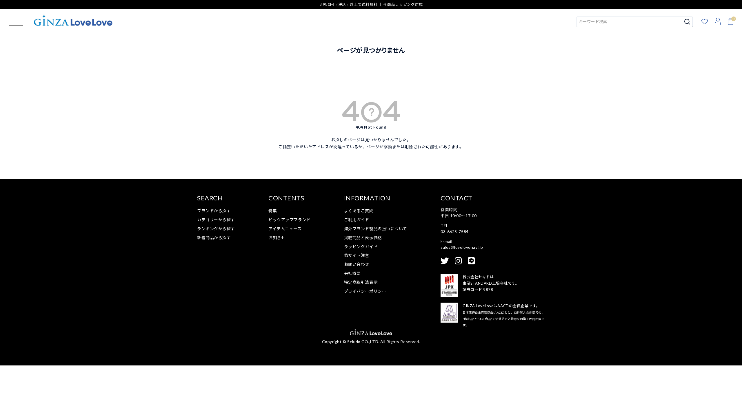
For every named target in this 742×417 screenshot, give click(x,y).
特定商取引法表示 (361, 282)
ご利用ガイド (356, 219)
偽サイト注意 (356, 255)
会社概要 (352, 273)
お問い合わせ (356, 264)
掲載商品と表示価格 (363, 237)
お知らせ (276, 237)
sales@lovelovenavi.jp (462, 247)
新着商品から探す (214, 237)
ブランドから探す (214, 210)
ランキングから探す (216, 228)
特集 (272, 210)
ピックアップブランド (289, 219)
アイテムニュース (284, 228)
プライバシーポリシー (365, 291)
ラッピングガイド (361, 246)
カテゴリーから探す (216, 219)
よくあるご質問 (359, 210)
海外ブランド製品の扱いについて (375, 228)
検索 (687, 22)
